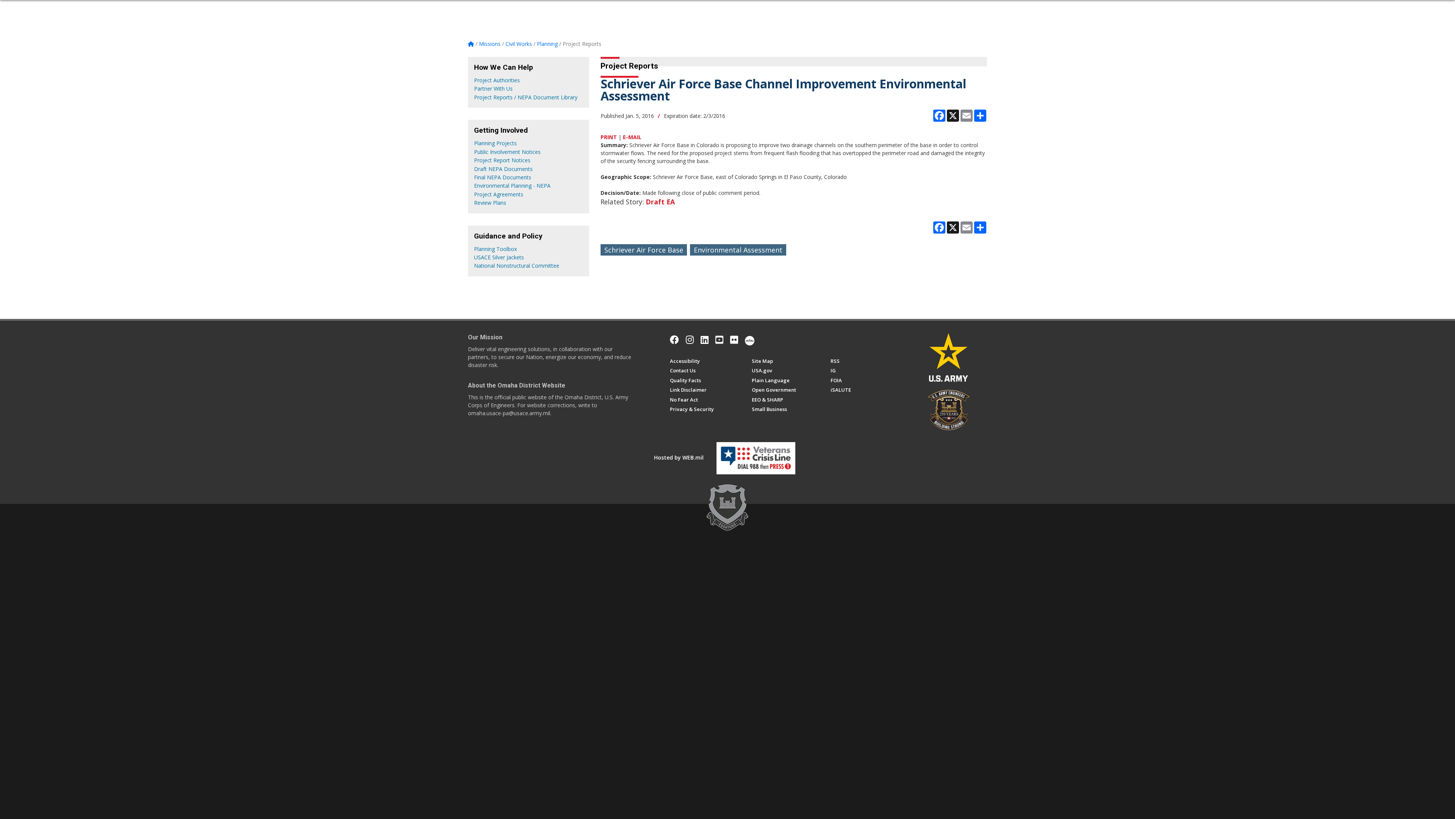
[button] (984, 9)
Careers (677, 8)
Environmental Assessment (738, 249)
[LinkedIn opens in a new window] (705, 340)
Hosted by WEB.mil (679, 457)
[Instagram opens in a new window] (690, 340)
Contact (760, 8)
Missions (642, 8)
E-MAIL (632, 137)
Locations (545, 8)
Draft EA (660, 201)
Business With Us (594, 8)
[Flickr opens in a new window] (734, 340)
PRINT (609, 137)
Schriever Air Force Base (643, 249)
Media (703, 8)
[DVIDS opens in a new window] (749, 340)
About (510, 8)
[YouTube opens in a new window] (719, 340)
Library (732, 8)
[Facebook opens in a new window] (674, 340)
